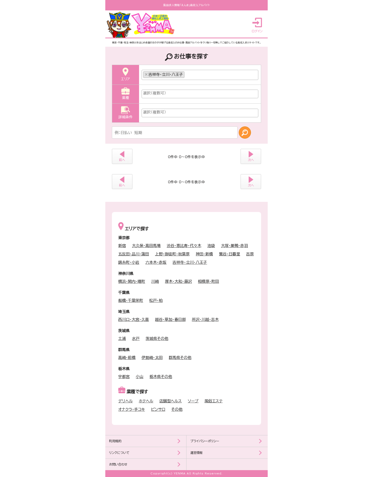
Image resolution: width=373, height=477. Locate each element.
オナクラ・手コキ (131, 409)
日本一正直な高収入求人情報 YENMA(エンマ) (142, 25)
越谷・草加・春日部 (170, 319)
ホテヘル (146, 401)
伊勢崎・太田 (152, 357)
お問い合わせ (118, 464)
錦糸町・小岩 (128, 262)
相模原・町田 (208, 281)
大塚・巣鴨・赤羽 (234, 246)
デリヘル (125, 401)
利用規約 (115, 441)
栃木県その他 (160, 377)
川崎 (155, 281)
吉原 (250, 254)
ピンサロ (158, 409)
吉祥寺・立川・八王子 (190, 262)
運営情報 (196, 452)
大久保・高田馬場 (146, 246)
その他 (176, 409)
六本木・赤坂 (155, 262)
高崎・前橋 (126, 357)
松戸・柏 (156, 300)
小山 (139, 377)
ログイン (257, 30)
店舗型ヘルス (170, 401)
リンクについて (119, 452)
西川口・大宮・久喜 (133, 319)
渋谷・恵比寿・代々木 (184, 246)
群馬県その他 (180, 357)
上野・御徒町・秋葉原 (172, 254)
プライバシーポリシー (204, 441)
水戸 (136, 338)
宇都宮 (124, 377)
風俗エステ (214, 401)
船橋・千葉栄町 (130, 300)
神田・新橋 (204, 254)
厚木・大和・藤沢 (178, 281)
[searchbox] (187, 73)
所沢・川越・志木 (205, 319)
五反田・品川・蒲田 (133, 254)
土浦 (122, 338)
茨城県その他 (157, 338)
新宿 (122, 246)
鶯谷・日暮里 (229, 254)
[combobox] (200, 75)
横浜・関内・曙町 (131, 281)
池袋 (211, 246)
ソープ (193, 401)
